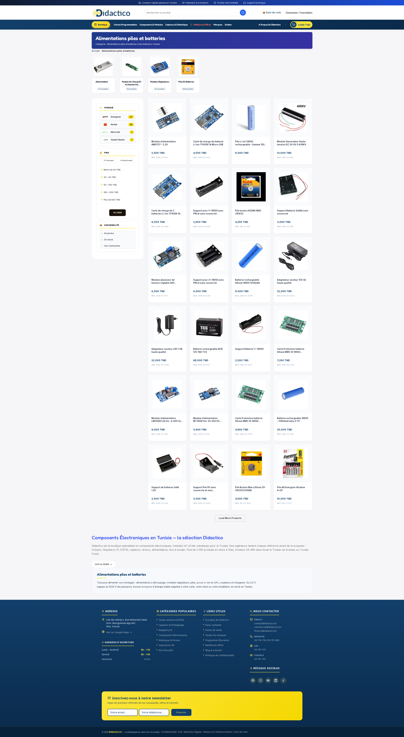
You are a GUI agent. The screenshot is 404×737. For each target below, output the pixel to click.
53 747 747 (260, 649)
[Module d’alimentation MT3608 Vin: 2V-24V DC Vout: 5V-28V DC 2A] (209, 394)
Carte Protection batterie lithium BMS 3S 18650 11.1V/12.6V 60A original (290, 351)
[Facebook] (253, 680)
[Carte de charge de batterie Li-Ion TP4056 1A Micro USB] (209, 118)
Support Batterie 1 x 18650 (249, 349)
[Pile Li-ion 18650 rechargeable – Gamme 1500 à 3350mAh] (251, 118)
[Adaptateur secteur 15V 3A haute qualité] (293, 256)
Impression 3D (166, 645)
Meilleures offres (214, 645)
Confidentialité (169, 731)
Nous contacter (213, 624)
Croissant (109, 160)
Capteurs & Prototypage (171, 624)
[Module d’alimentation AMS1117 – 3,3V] (167, 118)
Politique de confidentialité (219, 655)
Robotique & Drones (169, 640)
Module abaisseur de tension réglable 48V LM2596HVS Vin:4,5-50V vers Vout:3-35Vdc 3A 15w (165, 281)
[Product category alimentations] (103, 74)
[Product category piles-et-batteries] (188, 74)
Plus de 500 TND (112, 199)
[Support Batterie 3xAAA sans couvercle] (293, 187)
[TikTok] (283, 680)
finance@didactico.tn (265, 630)
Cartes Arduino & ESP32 (171, 619)
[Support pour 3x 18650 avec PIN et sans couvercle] (209, 256)
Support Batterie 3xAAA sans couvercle (292, 212)
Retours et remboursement (218, 731)
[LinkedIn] (276, 680)
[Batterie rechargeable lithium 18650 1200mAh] (251, 256)
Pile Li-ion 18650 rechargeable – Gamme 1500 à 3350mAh (250, 143)
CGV (180, 731)
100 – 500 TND (111, 192)
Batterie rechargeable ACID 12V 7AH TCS (208, 350)
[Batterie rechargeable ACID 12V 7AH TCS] (209, 325)
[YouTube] (268, 680)
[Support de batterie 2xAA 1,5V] (167, 463)
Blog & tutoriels (213, 650)
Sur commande (112, 245)
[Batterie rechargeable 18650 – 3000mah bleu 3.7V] (293, 394)
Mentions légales (193, 731)
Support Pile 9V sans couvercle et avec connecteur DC (204, 489)
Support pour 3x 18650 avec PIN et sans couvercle (208, 281)
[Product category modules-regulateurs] (159, 74)
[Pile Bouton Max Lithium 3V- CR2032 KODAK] (251, 463)
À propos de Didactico (217, 619)
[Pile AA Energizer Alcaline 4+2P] (293, 463)
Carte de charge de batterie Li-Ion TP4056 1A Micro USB (208, 143)
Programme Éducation (217, 640)
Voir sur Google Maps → (119, 632)
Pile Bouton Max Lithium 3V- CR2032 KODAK (250, 489)
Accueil (96, 51)
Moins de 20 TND (112, 169)
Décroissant (126, 160)
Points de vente (213, 630)
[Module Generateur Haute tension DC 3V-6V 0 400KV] (293, 118)
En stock (108, 239)
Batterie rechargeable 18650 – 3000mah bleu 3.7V (292, 420)
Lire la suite (102, 564)
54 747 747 (260, 658)
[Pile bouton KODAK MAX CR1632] (251, 187)
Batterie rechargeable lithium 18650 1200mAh (247, 281)
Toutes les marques (215, 635)
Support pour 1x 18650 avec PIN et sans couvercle (208, 212)
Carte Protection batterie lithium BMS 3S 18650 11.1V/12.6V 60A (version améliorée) (248, 420)
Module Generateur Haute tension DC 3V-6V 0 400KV (291, 143)
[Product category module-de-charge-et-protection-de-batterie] (131, 74)
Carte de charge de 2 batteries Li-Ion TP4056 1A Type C (165, 212)
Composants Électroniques (173, 635)
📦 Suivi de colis (272, 12)
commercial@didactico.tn (267, 627)
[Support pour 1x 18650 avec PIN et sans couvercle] (209, 187)
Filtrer (117, 212)
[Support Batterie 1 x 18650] (251, 325)
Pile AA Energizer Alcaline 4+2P (291, 489)
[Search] (243, 13)
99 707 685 (273, 640)
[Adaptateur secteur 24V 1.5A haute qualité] (167, 325)
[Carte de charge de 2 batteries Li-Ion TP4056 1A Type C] (167, 187)
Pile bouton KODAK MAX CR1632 (248, 212)
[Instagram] (260, 680)
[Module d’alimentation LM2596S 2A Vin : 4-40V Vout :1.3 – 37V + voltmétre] (167, 394)
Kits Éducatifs (166, 650)
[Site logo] (111, 12)
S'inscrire (181, 712)
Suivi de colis (241, 731)
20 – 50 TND (110, 177)
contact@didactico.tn (265, 623)
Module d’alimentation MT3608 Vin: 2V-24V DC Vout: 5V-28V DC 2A (206, 420)
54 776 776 (260, 640)
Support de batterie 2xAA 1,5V (165, 489)
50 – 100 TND (110, 184)
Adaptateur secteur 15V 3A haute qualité (291, 281)
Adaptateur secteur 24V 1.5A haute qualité (166, 350)
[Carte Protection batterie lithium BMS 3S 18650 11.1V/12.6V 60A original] (293, 325)
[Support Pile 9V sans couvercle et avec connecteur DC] (209, 463)
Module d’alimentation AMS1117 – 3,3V (163, 143)
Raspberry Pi (165, 630)
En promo (109, 233)
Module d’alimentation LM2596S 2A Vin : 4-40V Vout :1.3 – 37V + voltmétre (167, 420)
